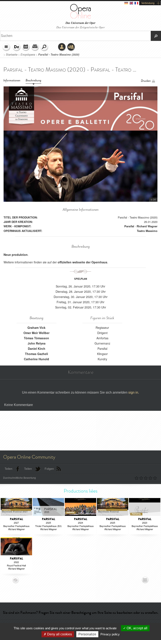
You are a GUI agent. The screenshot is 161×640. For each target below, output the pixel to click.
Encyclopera (28, 54)
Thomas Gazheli (36, 354)
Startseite (11, 54)
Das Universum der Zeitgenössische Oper (80, 27)
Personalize (87, 634)
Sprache (17, 47)
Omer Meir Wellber (36, 333)
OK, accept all (136, 628)
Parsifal (129, 226)
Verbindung (148, 3)
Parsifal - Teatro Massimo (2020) (58, 54)
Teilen (8, 468)
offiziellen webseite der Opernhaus (82, 262)
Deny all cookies (59, 634)
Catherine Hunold (36, 359)
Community (71, 47)
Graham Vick (36, 327)
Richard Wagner (147, 226)
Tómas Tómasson (36, 338)
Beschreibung (33, 80)
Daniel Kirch (36, 348)
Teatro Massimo (147, 231)
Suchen (44, 47)
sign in (133, 392)
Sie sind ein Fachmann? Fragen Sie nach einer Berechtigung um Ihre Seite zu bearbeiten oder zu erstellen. (80, 612)
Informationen (11, 80)
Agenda (26, 47)
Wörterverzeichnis (35, 47)
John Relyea (36, 343)
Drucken (146, 81)
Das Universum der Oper (80, 23)
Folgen (49, 468)
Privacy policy (110, 634)
